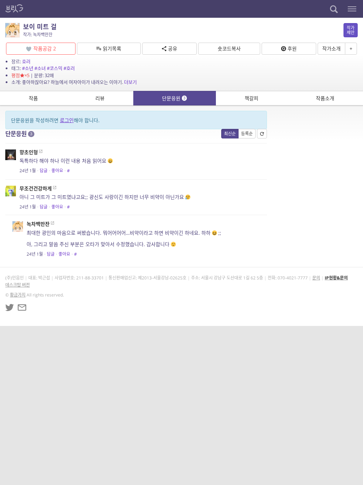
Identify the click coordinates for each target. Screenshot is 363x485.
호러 (26, 61)
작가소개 (331, 48)
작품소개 (325, 98)
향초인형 (28, 152)
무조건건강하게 (35, 188)
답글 (44, 171)
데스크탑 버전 (17, 285)
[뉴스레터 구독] (22, 307)
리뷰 (100, 98)
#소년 (27, 68)
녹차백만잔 (38, 223)
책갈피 (251, 98)
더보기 (130, 82)
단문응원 (173, 98)
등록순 (247, 134)
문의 (316, 278)
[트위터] (9, 307)
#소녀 (40, 68)
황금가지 (18, 295)
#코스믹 (54, 68)
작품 (33, 98)
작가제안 (350, 30)
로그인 (67, 120)
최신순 (230, 134)
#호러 (69, 68)
